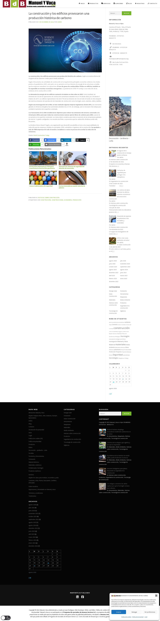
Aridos (30, 421)
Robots (110, 355)
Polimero (111, 349)
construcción (46, 200)
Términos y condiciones (36, 493)
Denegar (134, 612)
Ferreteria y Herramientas (36, 456)
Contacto (31, 427)
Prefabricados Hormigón (36, 468)
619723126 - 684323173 (119, 53)
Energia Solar (113, 291)
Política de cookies (126, 617)
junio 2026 (112, 264)
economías (68, 200)
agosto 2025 (113, 269)
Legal (145, 617)
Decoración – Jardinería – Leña (38, 450)
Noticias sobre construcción (49, 197)
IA (114, 339)
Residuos (129, 352)
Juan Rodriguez (69, 610)
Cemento (115, 324)
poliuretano (117, 349)
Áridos (30, 447)
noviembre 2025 (125, 264)
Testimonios (32, 496)
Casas (110, 324)
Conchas (111, 328)
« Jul (110, 394)
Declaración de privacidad (36, 430)
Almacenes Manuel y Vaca (36, 413)
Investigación (113, 341)
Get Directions (116, 44)
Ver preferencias (150, 612)
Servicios (31, 475)
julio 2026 (123, 261)
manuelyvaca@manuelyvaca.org (118, 59)
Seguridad (118, 354)
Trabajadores (121, 358)
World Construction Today (41, 135)
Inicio (30, 432)
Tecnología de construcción (117, 205)
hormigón (125, 336)
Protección (112, 352)
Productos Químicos (35, 471)
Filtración (124, 333)
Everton (115, 333)
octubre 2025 (113, 267)
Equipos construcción (123, 331)
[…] (118, 166)
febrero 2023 (113, 278)
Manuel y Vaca (122, 341)
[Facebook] (82, 596)
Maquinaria (123, 297)
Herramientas (124, 294)
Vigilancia (123, 311)
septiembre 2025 (125, 267)
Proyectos (124, 352)
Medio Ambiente (125, 300)
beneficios (121, 322)
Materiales (112, 300)
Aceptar (118, 612)
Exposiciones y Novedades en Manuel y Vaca (42, 489)
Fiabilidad (119, 333)
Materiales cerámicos (35, 465)
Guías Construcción (124, 245)
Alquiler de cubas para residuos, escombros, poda (44, 478)
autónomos (116, 322)
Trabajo (126, 358)
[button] (156, 595)
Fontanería (123, 291)
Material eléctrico (34, 462)
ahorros (111, 322)
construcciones (57, 200)
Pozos (122, 349)
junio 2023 (123, 272)
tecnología (113, 358)
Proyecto (118, 352)
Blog (30, 424)
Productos (123, 303)
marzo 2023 (123, 275)
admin (59, 22)
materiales (120, 344)
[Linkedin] (77, 596)
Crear (110, 331)
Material (112, 345)
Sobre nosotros (33, 486)
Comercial (128, 324)
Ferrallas (31, 453)
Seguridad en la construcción (119, 181)
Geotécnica (112, 336)
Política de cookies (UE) (36, 438)
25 (113, 382)
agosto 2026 (113, 261)
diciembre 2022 (113, 281)
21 (123, 379)
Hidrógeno (117, 336)
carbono (127, 322)
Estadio (110, 333)
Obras (127, 347)
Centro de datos (122, 324)
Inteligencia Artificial (120, 339)
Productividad (127, 349)
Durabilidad (115, 331)
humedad (111, 339)
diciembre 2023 (113, 272)
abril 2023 (112, 275)
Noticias (123, 347)
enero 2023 (123, 278)
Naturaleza (118, 347)
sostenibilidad (126, 355)
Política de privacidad (138, 617)
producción (77, 200)
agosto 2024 (124, 269)
